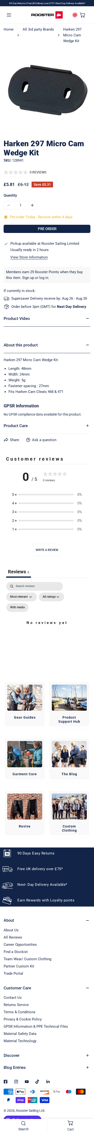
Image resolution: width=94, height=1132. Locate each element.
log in (43, 278)
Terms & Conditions (19, 1012)
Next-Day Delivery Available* (70, 3)
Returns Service (16, 1005)
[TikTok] (37, 1082)
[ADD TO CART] (47, 229)
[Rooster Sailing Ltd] (47, 15)
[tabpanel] (47, 628)
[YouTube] (26, 1081)
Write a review (47, 550)
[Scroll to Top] (85, 1106)
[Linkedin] (48, 1081)
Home (8, 29)
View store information (29, 257)
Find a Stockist (16, 952)
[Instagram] (16, 1081)
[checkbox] (17, 607)
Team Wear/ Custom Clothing (27, 959)
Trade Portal (13, 973)
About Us (11, 930)
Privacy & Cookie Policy (23, 1019)
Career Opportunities (20, 944)
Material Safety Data (20, 1034)
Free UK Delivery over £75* (41, 3)
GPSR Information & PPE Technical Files (36, 1026)
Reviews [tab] (18, 572)
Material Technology (20, 1041)
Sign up (28, 278)
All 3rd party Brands (38, 29)
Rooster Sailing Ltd (30, 1110)
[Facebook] (5, 1081)
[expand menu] (9, 15)
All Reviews (13, 937)
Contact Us (13, 997)
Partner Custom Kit (19, 966)
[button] (82, 14)
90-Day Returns (17, 3)
